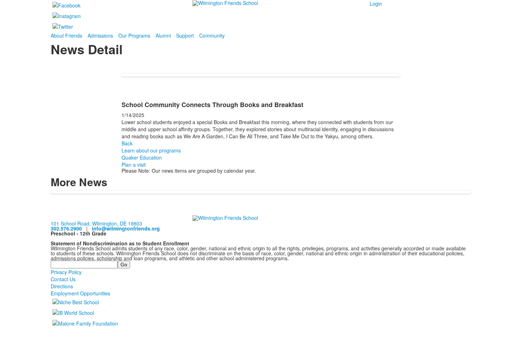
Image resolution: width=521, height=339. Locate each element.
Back (127, 143)
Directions (62, 286)
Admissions (100, 35)
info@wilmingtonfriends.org (126, 228)
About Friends (66, 35)
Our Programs (134, 35)
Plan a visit (134, 164)
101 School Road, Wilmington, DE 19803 (96, 223)
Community (212, 35)
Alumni (163, 35)
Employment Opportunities (80, 293)
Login (376, 3)
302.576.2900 (66, 228)
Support (185, 35)
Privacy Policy (66, 272)
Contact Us (63, 279)
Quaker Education (142, 157)
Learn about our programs (151, 150)
